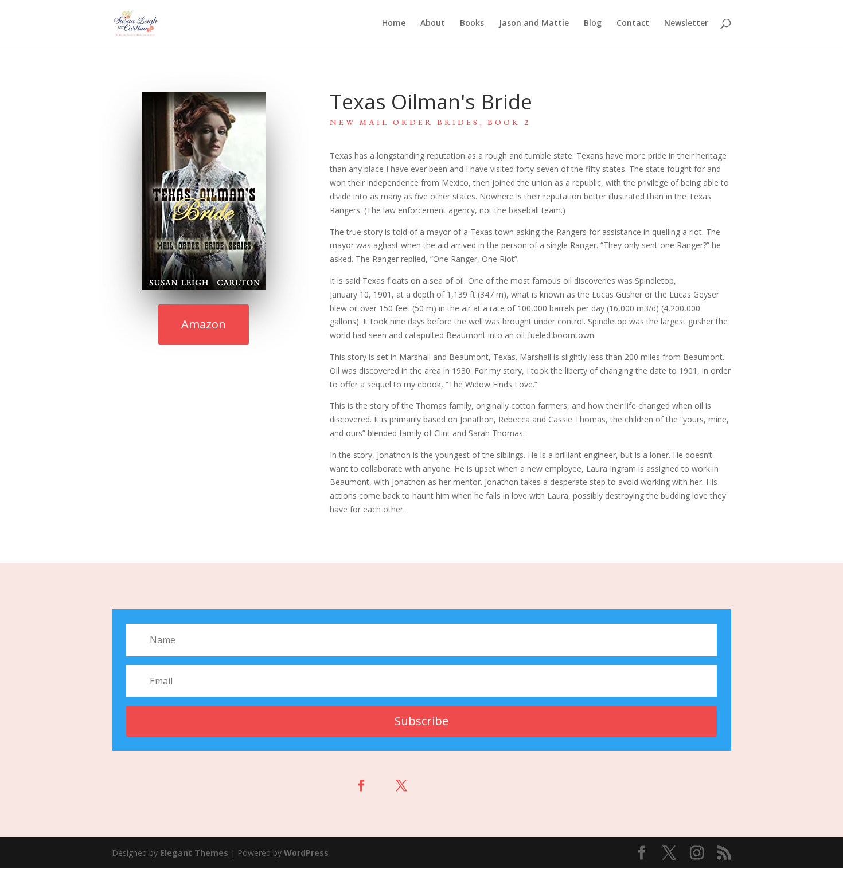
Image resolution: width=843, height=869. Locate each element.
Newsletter (686, 23)
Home (393, 23)
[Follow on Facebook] (361, 785)
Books (472, 23)
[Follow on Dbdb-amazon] (441, 785)
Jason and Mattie (534, 23)
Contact (632, 23)
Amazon (203, 324)
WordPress (306, 852)
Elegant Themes (194, 852)
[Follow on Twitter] (401, 785)
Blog (593, 23)
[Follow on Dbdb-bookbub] (482, 785)
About (432, 23)
